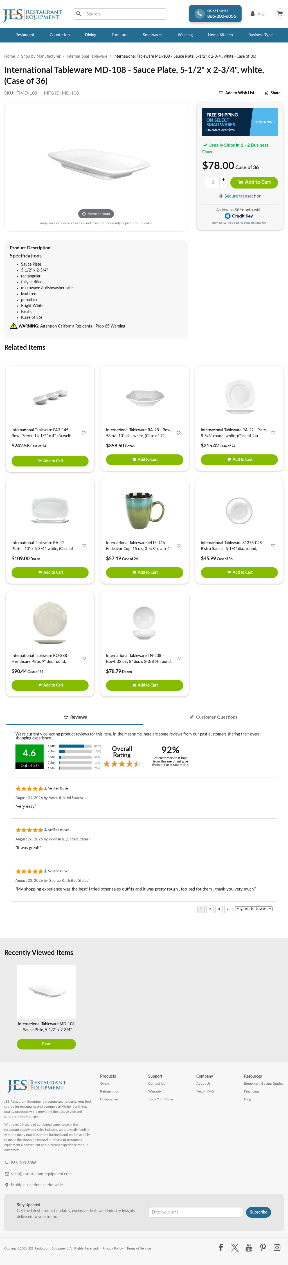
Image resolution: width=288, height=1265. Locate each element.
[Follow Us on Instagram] (277, 1248)
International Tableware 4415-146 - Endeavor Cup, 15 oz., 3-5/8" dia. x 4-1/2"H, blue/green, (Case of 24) (138, 549)
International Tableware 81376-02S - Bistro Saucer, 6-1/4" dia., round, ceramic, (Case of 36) (232, 549)
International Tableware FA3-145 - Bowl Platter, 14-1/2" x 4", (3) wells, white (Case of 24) (42, 436)
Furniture (119, 35)
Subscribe (258, 1212)
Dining (90, 35)
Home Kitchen (220, 35)
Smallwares (152, 35)
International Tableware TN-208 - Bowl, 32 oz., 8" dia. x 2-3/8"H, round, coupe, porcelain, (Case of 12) (139, 662)
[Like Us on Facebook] (220, 1248)
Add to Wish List (239, 93)
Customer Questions (216, 717)
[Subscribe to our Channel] (248, 1248)
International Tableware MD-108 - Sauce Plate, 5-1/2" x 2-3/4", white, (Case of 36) (46, 1030)
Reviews (78, 717)
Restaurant (24, 35)
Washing (185, 35)
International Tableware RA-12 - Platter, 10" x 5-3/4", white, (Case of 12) (42, 549)
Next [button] (278, 1007)
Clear (46, 1044)
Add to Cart (257, 182)
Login (257, 15)
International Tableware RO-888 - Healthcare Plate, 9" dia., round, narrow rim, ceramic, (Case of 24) (40, 662)
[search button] (78, 14)
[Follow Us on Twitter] (234, 1248)
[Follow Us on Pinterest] (263, 1248)
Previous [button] (9, 1007)
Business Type (260, 35)
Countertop (60, 35)
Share (275, 93)
